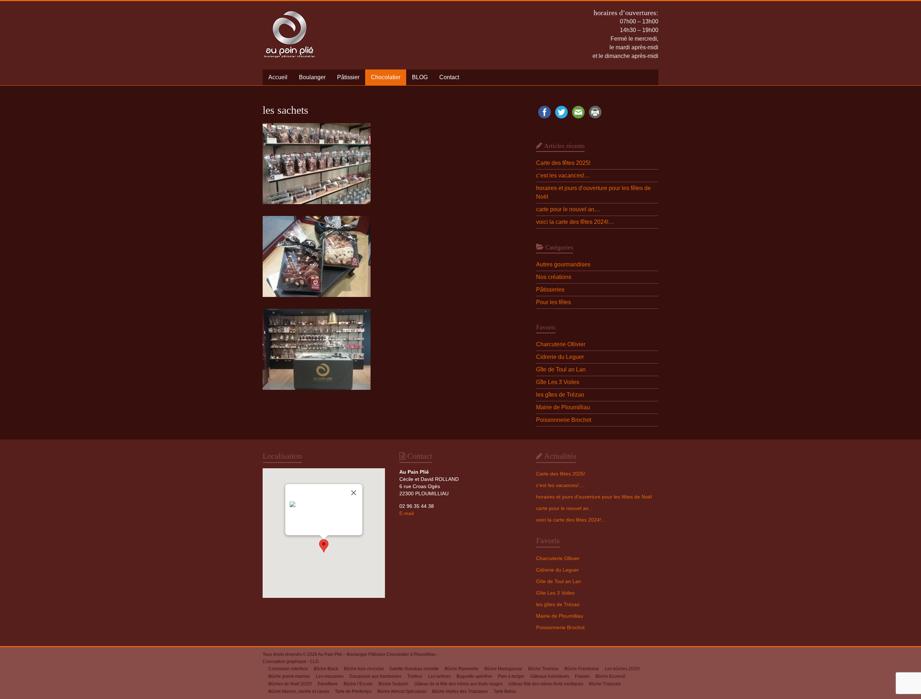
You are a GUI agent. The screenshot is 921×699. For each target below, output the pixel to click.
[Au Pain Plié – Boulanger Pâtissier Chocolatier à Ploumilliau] (290, 10)
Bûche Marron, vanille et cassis (298, 691)
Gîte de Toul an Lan (561, 369)
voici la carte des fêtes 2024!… (575, 222)
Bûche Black (326, 668)
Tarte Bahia (505, 691)
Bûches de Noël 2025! (290, 683)
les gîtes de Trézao (560, 395)
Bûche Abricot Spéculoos (401, 691)
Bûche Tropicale (605, 683)
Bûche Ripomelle (461, 668)
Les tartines (439, 676)
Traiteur (414, 676)
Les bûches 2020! (622, 668)
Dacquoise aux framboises (375, 676)
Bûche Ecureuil (610, 676)
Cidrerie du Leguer (560, 357)
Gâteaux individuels (549, 676)
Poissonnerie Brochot (563, 420)
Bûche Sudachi (393, 683)
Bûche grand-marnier (289, 676)
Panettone (328, 683)
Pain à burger (511, 676)
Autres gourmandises (563, 264)
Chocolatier (385, 77)
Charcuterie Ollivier (560, 344)
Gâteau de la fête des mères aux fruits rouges (458, 683)
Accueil (277, 77)
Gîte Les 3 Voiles (557, 382)
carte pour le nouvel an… (568, 209)
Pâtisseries (550, 290)
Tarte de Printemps (353, 691)
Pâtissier (348, 77)
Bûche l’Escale (358, 683)
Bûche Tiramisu (543, 668)
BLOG (420, 77)
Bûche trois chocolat (364, 668)
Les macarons (330, 676)
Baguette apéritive (474, 676)
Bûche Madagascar (503, 668)
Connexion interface (288, 668)
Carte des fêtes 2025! (563, 163)
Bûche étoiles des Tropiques (460, 691)
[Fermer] (353, 492)
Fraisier (582, 676)
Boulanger (312, 77)
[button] (323, 546)
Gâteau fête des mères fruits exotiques (545, 683)
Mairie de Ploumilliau (563, 407)
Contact (449, 77)
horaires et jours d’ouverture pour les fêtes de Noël (594, 497)
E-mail (406, 513)
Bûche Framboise (581, 668)
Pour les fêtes (553, 302)
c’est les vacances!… (563, 175)
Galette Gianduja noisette (414, 668)
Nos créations (553, 277)
